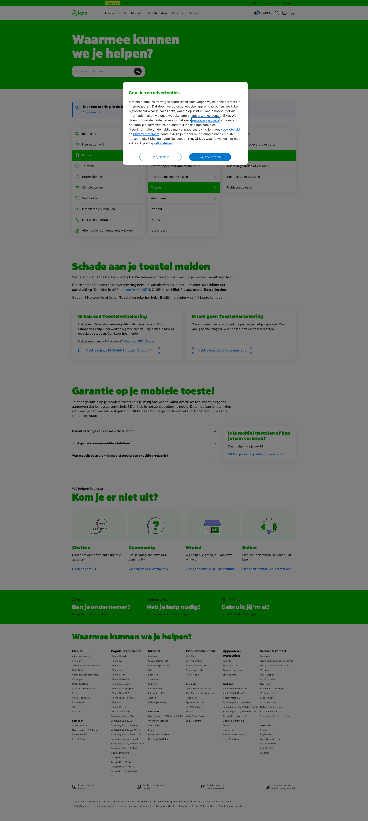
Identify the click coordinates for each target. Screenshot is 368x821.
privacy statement (146, 134)
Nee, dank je (160, 157)
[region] (185, 123)
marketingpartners (205, 120)
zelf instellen (163, 143)
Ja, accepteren (210, 157)
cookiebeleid (230, 129)
